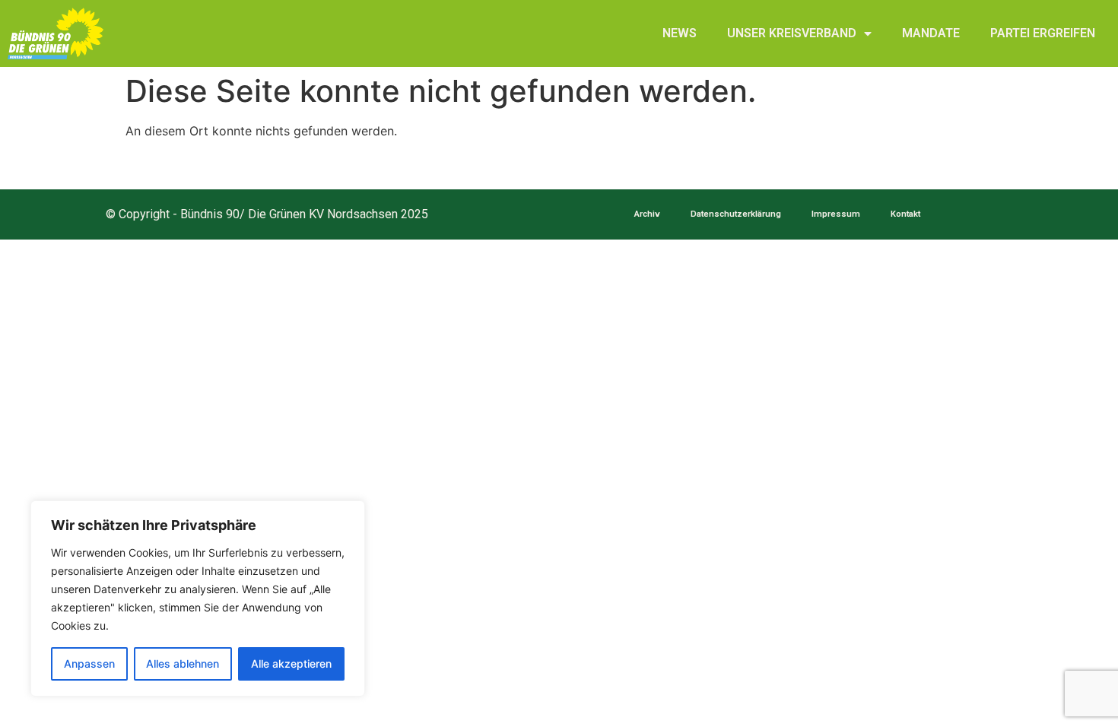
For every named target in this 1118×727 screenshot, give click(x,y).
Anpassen (89, 663)
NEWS (679, 33)
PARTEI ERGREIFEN (1042, 33)
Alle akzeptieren (291, 663)
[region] (197, 598)
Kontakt (905, 214)
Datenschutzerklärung (736, 214)
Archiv (647, 214)
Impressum (836, 214)
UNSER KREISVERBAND (791, 33)
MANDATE (931, 33)
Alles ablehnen (182, 663)
